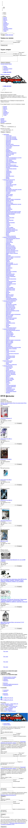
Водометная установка (11, 304)
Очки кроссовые (10, 161)
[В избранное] (1, 446)
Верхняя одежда (9, 144)
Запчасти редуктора (10, 251)
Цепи (7, 359)
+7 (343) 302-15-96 (11, 707)
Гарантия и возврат (7, 28)
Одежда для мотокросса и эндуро (13, 157)
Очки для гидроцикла (11, 158)
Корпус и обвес (9, 258)
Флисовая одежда (10, 176)
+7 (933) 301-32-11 (5, 703)
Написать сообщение (5, 62)
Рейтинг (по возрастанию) (7, 403)
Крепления (8, 201)
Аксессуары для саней (11, 184)
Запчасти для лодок (7, 365)
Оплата (5, 26)
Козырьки (8, 150)
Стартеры (8, 225)
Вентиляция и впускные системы (14, 189)
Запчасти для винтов (11, 374)
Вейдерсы (8, 143)
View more (5, 651)
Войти (2, 74)
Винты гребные (9, 370)
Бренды (5, 18)
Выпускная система (10, 307)
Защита (7, 149)
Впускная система (10, 245)
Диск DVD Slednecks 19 (6, 418)
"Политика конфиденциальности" (17, 823)
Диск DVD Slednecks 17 (6, 520)
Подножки (8, 207)
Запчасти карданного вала (12, 250)
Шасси (7, 234)
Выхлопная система (10, 371)
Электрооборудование (11, 298)
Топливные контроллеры (12, 229)
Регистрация (7, 74)
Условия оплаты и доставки (9, 677)
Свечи (7, 221)
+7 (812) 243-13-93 (13, 706)
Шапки (7, 177)
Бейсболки (8, 141)
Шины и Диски (9, 296)
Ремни (7, 215)
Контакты (5, 24)
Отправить (3, 749)
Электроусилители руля (11, 299)
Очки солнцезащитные (11, 162)
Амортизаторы (9, 185)
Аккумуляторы (9, 182)
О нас (4, 21)
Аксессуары (9, 135)
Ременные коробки (10, 214)
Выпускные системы (11, 190)
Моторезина (9, 343)
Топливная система (10, 228)
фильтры (8, 392)
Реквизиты (5, 29)
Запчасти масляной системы (12, 310)
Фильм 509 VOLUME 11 (6, 438)
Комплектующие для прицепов (13, 199)
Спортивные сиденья (11, 283)
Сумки (7, 169)
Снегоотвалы (9, 282)
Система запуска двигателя (12, 353)
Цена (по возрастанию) (18, 403)
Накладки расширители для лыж (13, 204)
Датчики (8, 193)
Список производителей (9, 678)
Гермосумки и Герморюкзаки (13, 145)
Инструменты (9, 195)
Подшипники (9, 209)
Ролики (7, 216)
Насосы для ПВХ (10, 379)
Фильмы (8, 174)
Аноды (7, 369)
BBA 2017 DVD (4, 541)
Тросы (7, 291)
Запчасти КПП (9, 335)
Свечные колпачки (10, 222)
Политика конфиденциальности (10, 684)
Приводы (8, 269)
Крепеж (8, 376)
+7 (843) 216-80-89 (8, 708)
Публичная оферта (7, 685)
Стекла (7, 226)
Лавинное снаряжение (11, 152)
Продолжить (3, 826)
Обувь (7, 156)
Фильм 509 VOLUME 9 (6, 479)
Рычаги (7, 218)
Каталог (5, 17)
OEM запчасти (9, 180)
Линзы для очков (10, 154)
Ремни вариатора (10, 275)
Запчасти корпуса (10, 309)
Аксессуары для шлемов (11, 139)
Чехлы (7, 233)
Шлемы (8, 178)
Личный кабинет (5, 63)
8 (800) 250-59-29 (9, 34)
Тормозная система (10, 231)
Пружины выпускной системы (13, 212)
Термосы (8, 173)
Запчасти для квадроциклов (9, 237)
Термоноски (9, 172)
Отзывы (5, 22)
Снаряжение (9, 387)
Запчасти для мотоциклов (9, 329)
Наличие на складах (5, 128)
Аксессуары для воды (11, 136)
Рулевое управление (10, 276)
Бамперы (8, 187)
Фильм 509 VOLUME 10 (6, 500)
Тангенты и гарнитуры (11, 364)
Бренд (2, 125)
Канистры (8, 198)
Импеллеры (8, 311)
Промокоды (6, 23)
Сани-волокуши (9, 220)
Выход (10, 63)
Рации (7, 363)
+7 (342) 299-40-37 (8, 709)
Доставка (5, 27)
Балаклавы (8, 140)
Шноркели (8, 297)
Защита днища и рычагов (12, 253)
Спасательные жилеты (11, 168)
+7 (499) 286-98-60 (8, 705)
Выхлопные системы (11, 248)
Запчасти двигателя (10, 249)
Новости (5, 20)
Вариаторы (8, 188)
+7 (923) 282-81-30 (14, 703)
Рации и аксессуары (8, 360)
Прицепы (8, 210)
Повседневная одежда (11, 165)
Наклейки (8, 205)
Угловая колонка (10, 390)
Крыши (7, 260)
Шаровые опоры (10, 294)
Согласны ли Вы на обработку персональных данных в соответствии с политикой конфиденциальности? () (14, 794)
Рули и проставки (10, 217)
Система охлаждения (11, 281)
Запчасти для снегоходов (9, 179)
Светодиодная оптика (11, 278)
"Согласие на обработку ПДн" (8, 824)
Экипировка (6, 134)
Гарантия (5, 679)
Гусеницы (8, 191)
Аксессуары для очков (11, 138)
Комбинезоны (9, 151)
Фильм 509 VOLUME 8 (6, 459)
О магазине (6, 690)
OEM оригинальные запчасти (13, 238)
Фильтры (8, 232)
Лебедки (8, 261)
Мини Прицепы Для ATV (12, 264)
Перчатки (8, 163)
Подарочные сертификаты (12, 166)
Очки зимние (9, 160)
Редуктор (8, 382)
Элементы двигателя (11, 236)
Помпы (7, 381)
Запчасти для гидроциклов (9, 300)
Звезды (7, 338)
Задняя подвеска (10, 333)
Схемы (4, 31)
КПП (7, 196)
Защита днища (9, 194)
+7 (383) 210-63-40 (11, 711)
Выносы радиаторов (10, 247)
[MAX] (4, 90)
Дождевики (8, 147)
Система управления (11, 386)
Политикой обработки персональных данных (13, 742)
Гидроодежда (9, 146)
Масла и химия (9, 202)
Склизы (8, 223)
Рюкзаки (8, 167)
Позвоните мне (4, 45)
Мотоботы (8, 155)
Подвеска (8, 206)
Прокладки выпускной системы (13, 211)
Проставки (8, 272)
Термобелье (8, 171)
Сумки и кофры (9, 227)
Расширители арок (10, 273)
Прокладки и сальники (11, 271)
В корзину (19, 423)
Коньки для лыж (10, 200)
